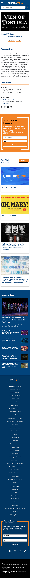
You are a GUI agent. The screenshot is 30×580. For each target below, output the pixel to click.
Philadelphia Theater (15, 408)
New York (15, 489)
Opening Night (15, 437)
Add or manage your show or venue (15, 508)
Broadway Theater (15, 389)
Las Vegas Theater (15, 402)
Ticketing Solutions (15, 515)
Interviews (15, 440)
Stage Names (15, 499)
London (15, 492)
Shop (15, 502)
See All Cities (15, 424)
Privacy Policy (5, 572)
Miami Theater (15, 405)
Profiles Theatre (7, 100)
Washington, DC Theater (15, 418)
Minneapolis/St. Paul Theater (15, 421)
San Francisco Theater (15, 411)
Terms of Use (12, 572)
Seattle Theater (15, 415)
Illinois (15, 100)
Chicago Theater (15, 392)
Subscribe (15, 145)
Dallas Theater (15, 453)
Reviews (15, 434)
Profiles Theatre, (12, 36)
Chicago (19, 36)
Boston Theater (15, 399)
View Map (6, 103)
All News (15, 482)
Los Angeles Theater (15, 395)
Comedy (11, 40)
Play (18, 40)
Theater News (15, 431)
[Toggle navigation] (1, 3)
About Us (15, 511)
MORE (23, 161)
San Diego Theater (15, 470)
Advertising (15, 505)
